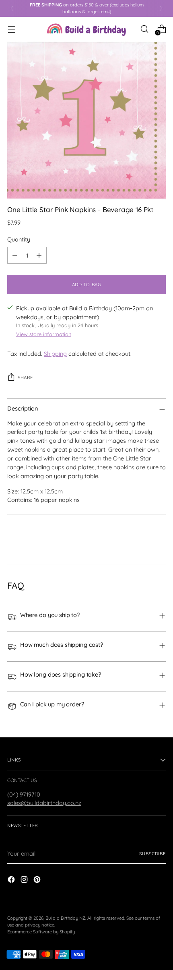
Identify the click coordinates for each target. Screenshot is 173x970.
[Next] (161, 8)
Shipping (55, 353)
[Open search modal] (144, 29)
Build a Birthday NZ (65, 918)
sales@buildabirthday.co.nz (44, 803)
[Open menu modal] (11, 29)
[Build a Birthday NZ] (86, 29)
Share (25, 377)
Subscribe (152, 853)
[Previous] (12, 8)
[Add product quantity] (39, 255)
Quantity (18, 239)
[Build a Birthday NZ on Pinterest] (38, 880)
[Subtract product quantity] (15, 255)
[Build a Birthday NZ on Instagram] (25, 880)
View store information (43, 334)
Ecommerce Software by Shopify (41, 932)
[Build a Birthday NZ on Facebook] (12, 880)
